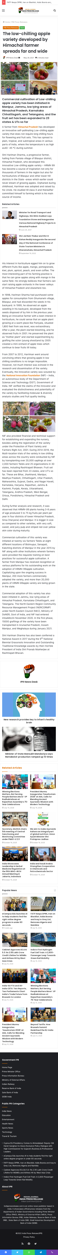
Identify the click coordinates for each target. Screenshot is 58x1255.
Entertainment (8, 1119)
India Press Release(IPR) (32, 1233)
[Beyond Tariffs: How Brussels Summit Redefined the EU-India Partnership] (43, 1015)
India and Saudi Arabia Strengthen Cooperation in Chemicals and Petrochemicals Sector (42, 867)
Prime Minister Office (11, 1071)
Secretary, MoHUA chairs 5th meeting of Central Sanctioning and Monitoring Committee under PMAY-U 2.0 (14, 834)
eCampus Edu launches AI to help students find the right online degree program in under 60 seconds (14, 919)
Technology (7, 1132)
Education (6, 1115)
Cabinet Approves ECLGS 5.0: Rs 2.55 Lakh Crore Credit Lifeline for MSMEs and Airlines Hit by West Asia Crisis (14, 955)
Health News (7, 1124)
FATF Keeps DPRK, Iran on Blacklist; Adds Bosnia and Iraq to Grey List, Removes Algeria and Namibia (43, 919)
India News (7, 1111)
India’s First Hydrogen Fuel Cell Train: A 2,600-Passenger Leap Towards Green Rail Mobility (43, 954)
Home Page (7, 1067)
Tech (22, 28)
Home (7, 22)
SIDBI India (7, 1097)
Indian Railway (8, 1084)
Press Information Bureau (13, 1076)
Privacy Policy (29, 1237)
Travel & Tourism (9, 1136)
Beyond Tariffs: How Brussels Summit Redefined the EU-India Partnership (42, 1028)
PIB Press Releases (19, 22)
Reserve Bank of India (11, 1088)
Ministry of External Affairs (13, 1080)
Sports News (7, 1128)
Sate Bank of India (10, 1092)
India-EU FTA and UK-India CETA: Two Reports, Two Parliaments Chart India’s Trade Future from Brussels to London (14, 991)
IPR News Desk (12, 58)
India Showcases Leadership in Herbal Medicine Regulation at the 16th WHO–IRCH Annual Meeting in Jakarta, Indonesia (13, 870)
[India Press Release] (29, 10)
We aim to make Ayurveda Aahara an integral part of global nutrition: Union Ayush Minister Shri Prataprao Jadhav (43, 834)
